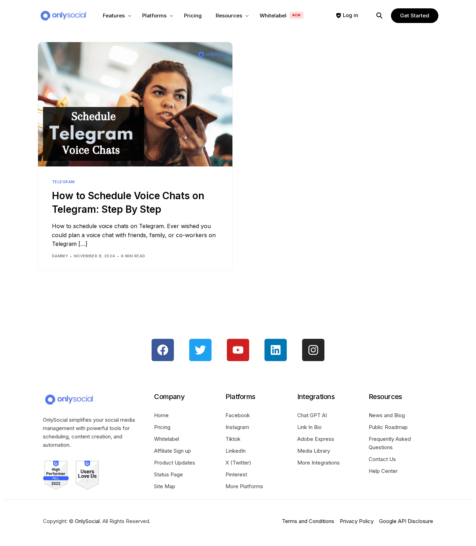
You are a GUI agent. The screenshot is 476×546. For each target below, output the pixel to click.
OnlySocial (87, 521)
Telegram (63, 182)
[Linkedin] (275, 350)
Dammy (60, 256)
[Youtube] (238, 350)
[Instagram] (313, 350)
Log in (350, 15)
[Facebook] (163, 350)
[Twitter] (200, 350)
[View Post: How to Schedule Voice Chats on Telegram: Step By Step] (135, 104)
